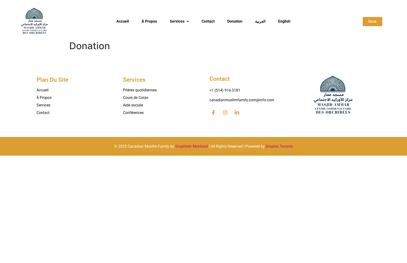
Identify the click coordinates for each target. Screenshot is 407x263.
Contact (208, 21)
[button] (179, 21)
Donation (234, 21)
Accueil (122, 21)
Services (177, 21)
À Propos (149, 21)
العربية (260, 21)
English (284, 21)
